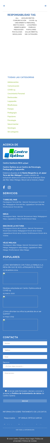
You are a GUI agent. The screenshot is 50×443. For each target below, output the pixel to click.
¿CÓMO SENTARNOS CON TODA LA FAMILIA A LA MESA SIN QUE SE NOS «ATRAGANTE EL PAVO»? (23, 266)
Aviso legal (30, 439)
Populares (12, 116)
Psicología (12, 120)
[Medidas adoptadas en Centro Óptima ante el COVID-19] (20, 301)
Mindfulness (12, 105)
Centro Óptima (18, 439)
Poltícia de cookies (29, 441)
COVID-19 (11, 90)
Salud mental (13, 124)
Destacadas (12, 97)
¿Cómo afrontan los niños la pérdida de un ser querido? (22, 312)
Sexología (12, 128)
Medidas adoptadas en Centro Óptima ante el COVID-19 (22, 289)
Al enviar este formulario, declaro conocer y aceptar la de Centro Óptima (23, 393)
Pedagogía (12, 113)
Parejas (11, 109)
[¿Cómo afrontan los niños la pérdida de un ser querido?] (20, 325)
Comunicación (13, 86)
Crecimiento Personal (16, 94)
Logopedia (12, 101)
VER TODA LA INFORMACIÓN (25, 430)
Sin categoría (13, 132)
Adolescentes (13, 82)
